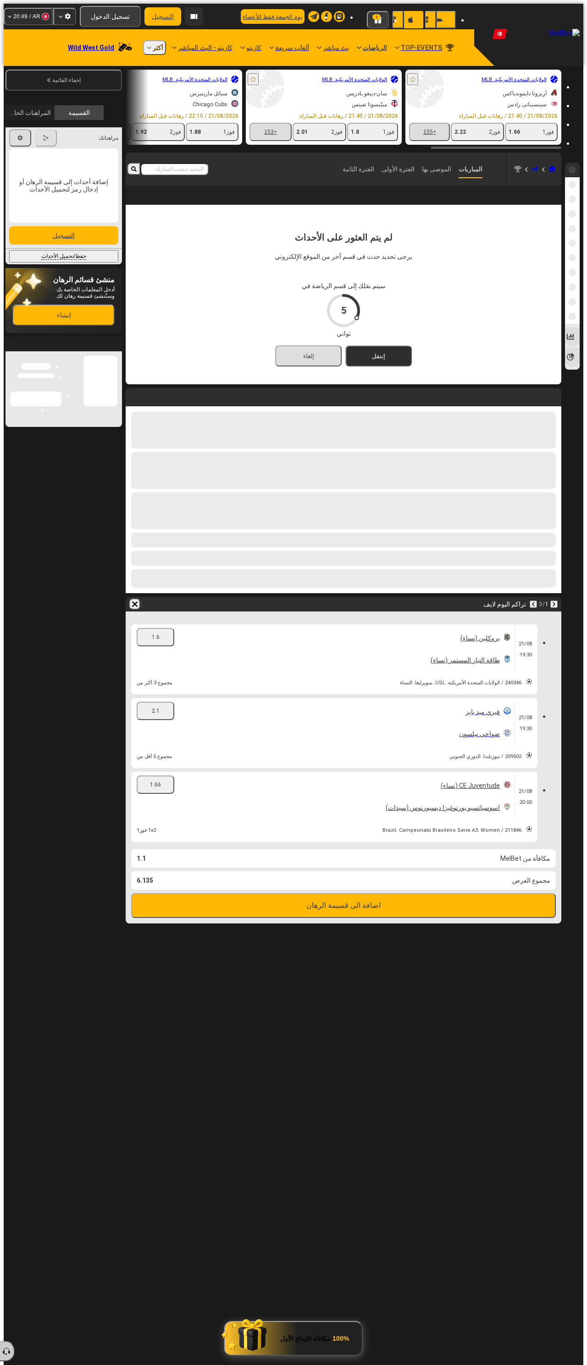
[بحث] (133, 169)
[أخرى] (181, 202)
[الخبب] (534, 169)
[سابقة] (554, 618)
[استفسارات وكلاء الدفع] (194, 16)
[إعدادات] (64, 16)
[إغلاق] (13, 517)
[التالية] (533, 618)
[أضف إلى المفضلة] (412, 79)
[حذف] (134, 618)
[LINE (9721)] (552, 169)
